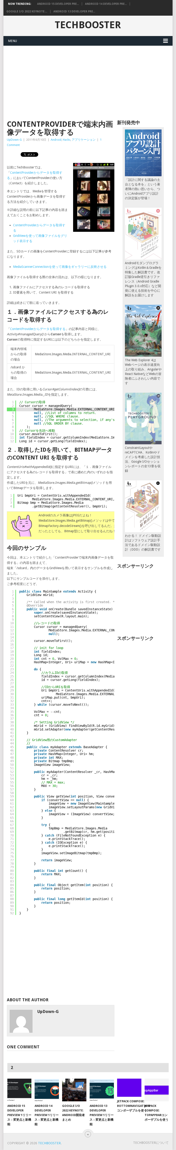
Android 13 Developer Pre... (74, 11)
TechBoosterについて (151, 1142)
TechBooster (88, 25)
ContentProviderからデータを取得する (38, 329)
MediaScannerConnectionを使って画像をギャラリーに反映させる (60, 267)
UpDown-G (14, 139)
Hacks (66, 139)
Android (56, 139)
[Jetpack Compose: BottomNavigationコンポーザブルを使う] (129, 1088)
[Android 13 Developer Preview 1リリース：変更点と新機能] (102, 1090)
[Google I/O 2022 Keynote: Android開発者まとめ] (74, 1090)
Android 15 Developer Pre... (58, 4)
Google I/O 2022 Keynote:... (26, 11)
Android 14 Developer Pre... (106, 4)
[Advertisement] (87, 80)
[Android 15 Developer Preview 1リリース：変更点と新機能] (19, 1090)
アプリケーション (84, 139)
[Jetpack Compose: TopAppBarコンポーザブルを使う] (157, 1090)
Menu (12, 41)
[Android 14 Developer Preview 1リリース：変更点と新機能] (47, 1090)
